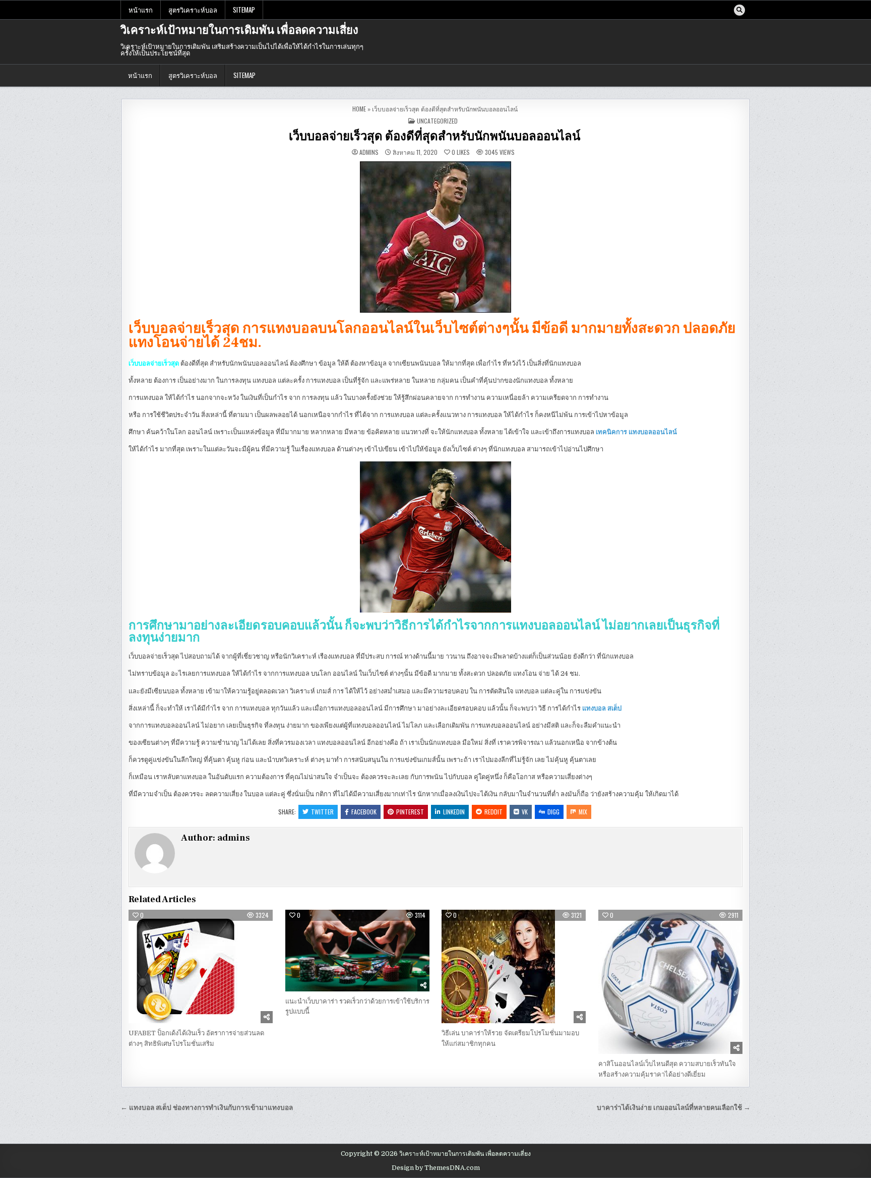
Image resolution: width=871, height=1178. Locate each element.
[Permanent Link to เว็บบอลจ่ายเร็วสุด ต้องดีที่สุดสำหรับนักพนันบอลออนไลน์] (435, 237)
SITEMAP (244, 10)
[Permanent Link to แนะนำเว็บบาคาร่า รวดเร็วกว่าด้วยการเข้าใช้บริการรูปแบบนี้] (357, 950)
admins (369, 152)
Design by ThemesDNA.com (436, 1167)
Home (359, 108)
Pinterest (410, 811)
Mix (583, 811)
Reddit (493, 811)
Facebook (364, 811)
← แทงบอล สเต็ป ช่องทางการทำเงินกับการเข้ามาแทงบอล (206, 1107)
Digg (553, 811)
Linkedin (454, 811)
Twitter (322, 811)
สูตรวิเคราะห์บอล (192, 10)
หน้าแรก (141, 10)
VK (525, 811)
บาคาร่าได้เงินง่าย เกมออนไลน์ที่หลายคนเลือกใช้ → (674, 1107)
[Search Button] (739, 10)
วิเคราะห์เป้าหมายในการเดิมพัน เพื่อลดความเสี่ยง (239, 30)
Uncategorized (437, 120)
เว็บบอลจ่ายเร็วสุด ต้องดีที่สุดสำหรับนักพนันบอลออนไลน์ (436, 136)
